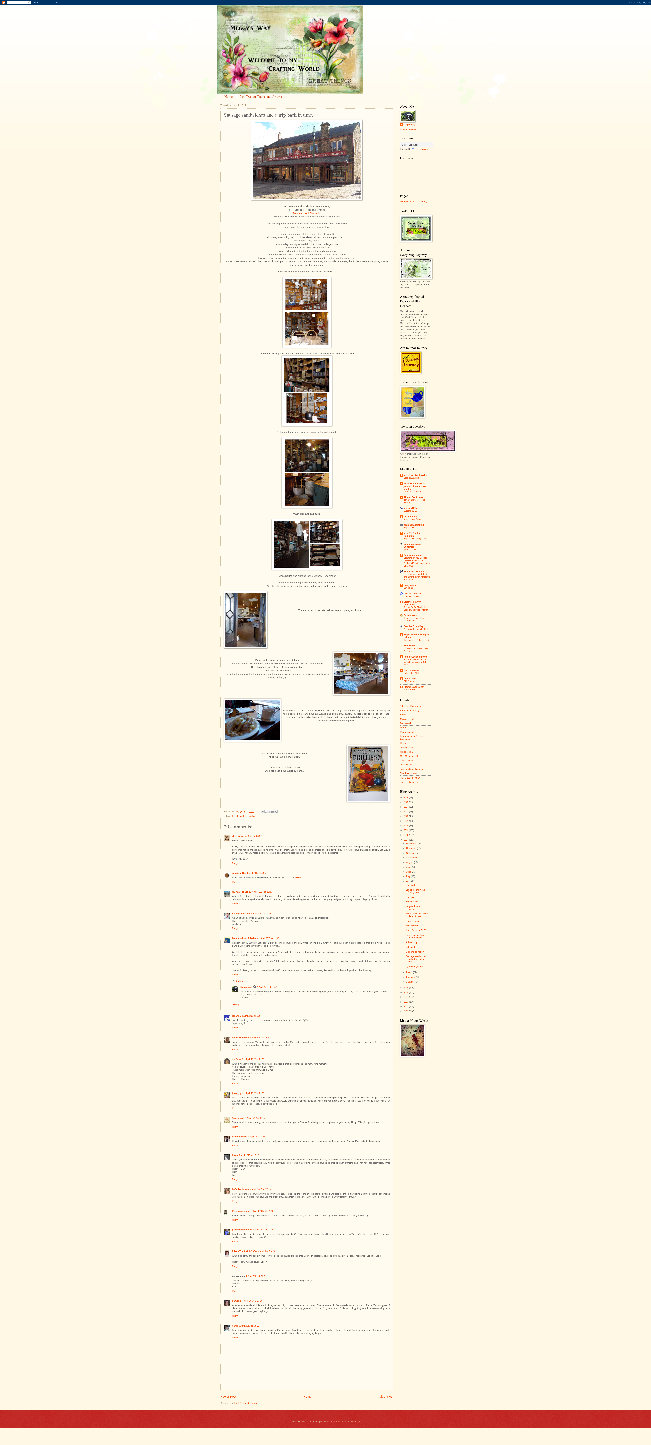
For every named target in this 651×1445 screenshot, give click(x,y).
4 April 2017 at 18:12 (268, 1251)
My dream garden (414, 966)
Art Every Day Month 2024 (416, 629)
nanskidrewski (239, 1136)
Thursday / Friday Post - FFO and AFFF (414, 619)
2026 (406, 797)
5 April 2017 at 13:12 (249, 1326)
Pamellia (236, 1301)
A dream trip (411, 942)
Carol (235, 1326)
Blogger (357, 1421)
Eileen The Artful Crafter (244, 1251)
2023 (406, 811)
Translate (423, 149)
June (409, 872)
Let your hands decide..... (413, 907)
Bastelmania (410, 615)
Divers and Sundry (242, 1211)
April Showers (412, 925)
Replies (239, 981)
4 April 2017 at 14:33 (254, 1059)
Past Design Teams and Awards (261, 96)
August (410, 862)
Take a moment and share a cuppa (415, 936)
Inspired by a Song (412, 519)
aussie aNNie (239, 873)
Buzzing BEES (410, 511)
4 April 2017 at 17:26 (263, 1229)
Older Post (386, 1396)
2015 (406, 992)
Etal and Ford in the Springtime (415, 891)
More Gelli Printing (412, 491)
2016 (406, 987)
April (408, 881)
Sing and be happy (415, 952)
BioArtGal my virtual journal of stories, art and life (415, 486)
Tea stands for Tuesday (243, 816)
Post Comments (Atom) (245, 1403)
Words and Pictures (414, 571)
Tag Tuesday (406, 760)
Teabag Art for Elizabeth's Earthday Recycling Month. (416, 608)
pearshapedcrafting (242, 1229)
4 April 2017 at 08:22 (251, 836)
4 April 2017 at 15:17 (258, 1136)
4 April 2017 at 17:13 (249, 1155)
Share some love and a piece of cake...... (417, 914)
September (412, 857)
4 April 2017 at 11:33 (261, 913)
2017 (406, 839)
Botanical (410, 947)
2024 (406, 807)
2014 (406, 997)
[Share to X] (269, 811)
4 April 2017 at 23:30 (252, 1301)
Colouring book (407, 719)
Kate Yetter (409, 645)
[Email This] (263, 811)
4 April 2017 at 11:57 (267, 987)
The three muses (408, 773)
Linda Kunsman (240, 1037)
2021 (406, 821)
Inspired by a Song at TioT (416, 538)
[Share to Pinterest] (276, 811)
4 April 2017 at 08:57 (257, 873)
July (408, 867)
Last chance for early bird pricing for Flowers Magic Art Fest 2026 (417, 577)
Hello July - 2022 (411, 673)
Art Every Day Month (410, 706)
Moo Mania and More (410, 756)
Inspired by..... (410, 527)
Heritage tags (412, 901)
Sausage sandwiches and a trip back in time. (416, 959)
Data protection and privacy (413, 201)
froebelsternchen (241, 913)
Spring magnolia (411, 596)
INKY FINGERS (411, 670)
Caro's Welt (410, 678)
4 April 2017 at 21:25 (256, 1276)
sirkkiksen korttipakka (415, 475)
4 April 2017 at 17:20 (263, 1211)
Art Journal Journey (409, 710)
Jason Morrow (333, 1421)
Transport (410, 885)
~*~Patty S (237, 1059)
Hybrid (403, 743)
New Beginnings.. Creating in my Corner (415, 556)
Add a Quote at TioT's (416, 930)
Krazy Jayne (410, 585)
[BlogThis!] (266, 811)
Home (228, 96)
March (409, 972)
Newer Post (228, 1396)
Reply (235, 863)
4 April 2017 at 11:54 (252, 1016)
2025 (406, 802)
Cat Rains (408, 588)
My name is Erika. (241, 892)
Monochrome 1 (411, 549)
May (408, 876)
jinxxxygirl (237, 1093)
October (410, 853)
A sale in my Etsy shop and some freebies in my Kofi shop (416, 662)
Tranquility (411, 897)
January (410, 982)
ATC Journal (409, 681)
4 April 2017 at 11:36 (269, 938)
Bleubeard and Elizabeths (307, 213)
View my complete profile (412, 129)
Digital (403, 727)
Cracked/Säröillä (411, 478)
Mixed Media (406, 752)
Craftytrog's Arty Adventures (412, 603)
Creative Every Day (413, 626)
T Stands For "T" (411, 689)
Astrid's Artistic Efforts (415, 656)
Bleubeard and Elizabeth (245, 938)
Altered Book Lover (414, 497)
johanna (236, 1016)
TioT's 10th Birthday (410, 777)
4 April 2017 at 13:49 (260, 1037)
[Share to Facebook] (272, 811)
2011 (406, 1011)
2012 (406, 1006)
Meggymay (246, 987)
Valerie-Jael (238, 1118)
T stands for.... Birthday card (416, 640)
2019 (406, 830)
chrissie (236, 836)
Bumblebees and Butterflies (412, 545)
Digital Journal (407, 732)
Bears (403, 714)
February (411, 977)
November (411, 848)
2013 (406, 1002)
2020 (406, 825)
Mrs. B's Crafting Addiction (412, 534)
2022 (406, 816)
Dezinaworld (406, 723)
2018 (406, 835)
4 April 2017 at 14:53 (254, 1093)
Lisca (235, 1155)
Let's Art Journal (240, 1189)
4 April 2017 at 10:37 (262, 892)
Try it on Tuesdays (409, 782)
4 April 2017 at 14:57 (255, 1118)
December (411, 843)
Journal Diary (406, 747)
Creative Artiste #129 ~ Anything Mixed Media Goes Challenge (417, 563)
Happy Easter (412, 921)
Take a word (406, 764)
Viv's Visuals (410, 516)
